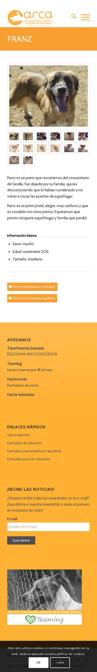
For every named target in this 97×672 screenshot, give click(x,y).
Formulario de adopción (24, 443)
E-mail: (12, 519)
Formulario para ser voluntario (28, 459)
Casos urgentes (18, 435)
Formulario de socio (23, 385)
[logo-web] (40, 17)
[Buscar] (71, 17)
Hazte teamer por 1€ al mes (29, 370)
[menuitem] (71, 17)
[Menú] (83, 17)
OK (38, 662)
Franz (19, 39)
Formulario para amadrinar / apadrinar (34, 451)
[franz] (48, 97)
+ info (60, 662)
